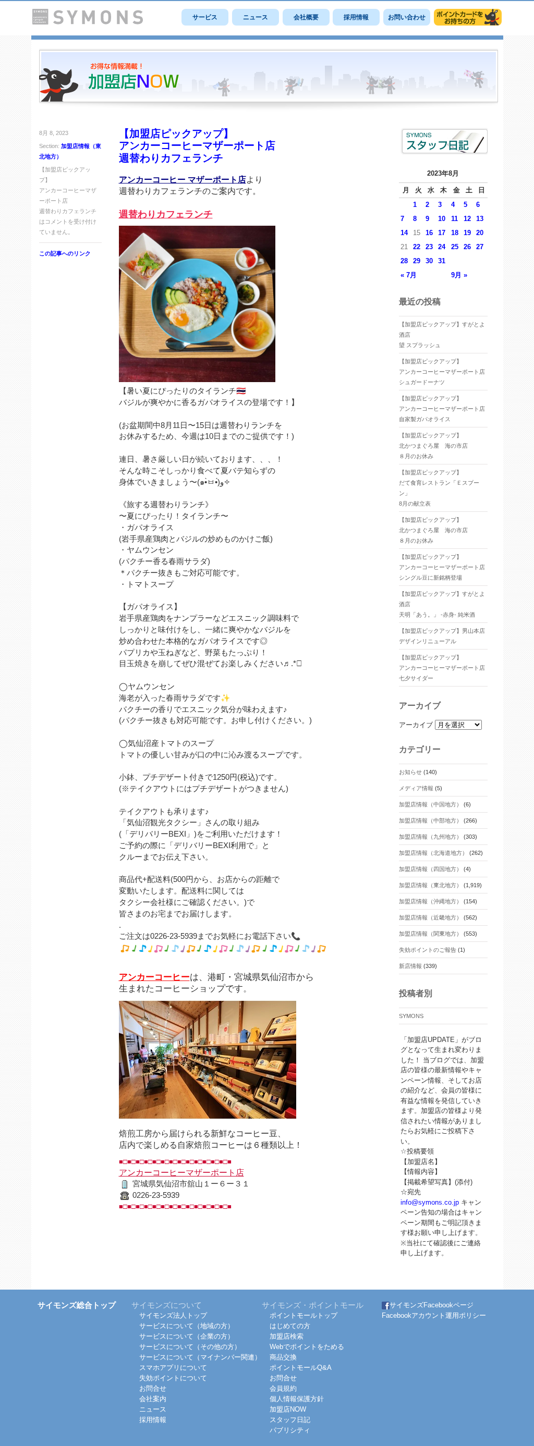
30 (429, 261)
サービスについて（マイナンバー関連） (200, 1357)
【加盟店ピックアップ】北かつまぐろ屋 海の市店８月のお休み (433, 445)
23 (429, 247)
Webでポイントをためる (307, 1347)
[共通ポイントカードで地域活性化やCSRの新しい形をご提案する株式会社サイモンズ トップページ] (87, 22)
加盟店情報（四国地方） (430, 869)
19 (467, 233)
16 (429, 233)
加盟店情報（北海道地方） (433, 853)
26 (467, 247)
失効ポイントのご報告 (427, 950)
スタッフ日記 (290, 1420)
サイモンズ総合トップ (77, 1305)
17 (441, 233)
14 (404, 233)
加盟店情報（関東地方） (430, 933)
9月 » (459, 275)
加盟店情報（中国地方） (430, 804)
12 (467, 219)
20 (479, 233)
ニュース (255, 17)
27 (479, 247)
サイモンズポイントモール (468, 17)
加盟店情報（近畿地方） (430, 917)
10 (441, 219)
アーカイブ (416, 725)
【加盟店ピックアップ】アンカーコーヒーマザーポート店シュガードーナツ (442, 371)
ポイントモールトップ (303, 1315)
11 (454, 219)
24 (441, 247)
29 (416, 261)
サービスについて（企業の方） (186, 1336)
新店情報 (410, 966)
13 (479, 219)
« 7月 (408, 275)
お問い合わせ (407, 17)
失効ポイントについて (173, 1378)
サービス (204, 17)
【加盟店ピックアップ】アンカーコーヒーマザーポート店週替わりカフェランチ (197, 146)
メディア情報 (416, 788)
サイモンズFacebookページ (432, 1305)
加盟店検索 (287, 1336)
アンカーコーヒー (154, 977)
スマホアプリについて (173, 1367)
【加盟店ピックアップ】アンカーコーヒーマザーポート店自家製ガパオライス (442, 408)
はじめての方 (290, 1326)
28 (404, 261)
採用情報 (356, 17)
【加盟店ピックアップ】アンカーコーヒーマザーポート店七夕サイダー (442, 667)
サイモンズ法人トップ (173, 1315)
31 (441, 261)
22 (416, 247)
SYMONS (411, 1016)
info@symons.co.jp (429, 1202)
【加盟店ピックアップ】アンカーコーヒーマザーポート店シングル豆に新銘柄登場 (442, 567)
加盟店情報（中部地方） (430, 820)
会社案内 (152, 1399)
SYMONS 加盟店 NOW (268, 80)
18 (454, 233)
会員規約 (283, 1388)
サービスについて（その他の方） (190, 1347)
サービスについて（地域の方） (186, 1326)
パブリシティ (290, 1430)
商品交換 (283, 1357)
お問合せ (152, 1388)
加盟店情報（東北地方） (430, 885)
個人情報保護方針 (297, 1399)
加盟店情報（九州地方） (430, 837)
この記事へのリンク (65, 253)
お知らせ (410, 772)
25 (454, 247)
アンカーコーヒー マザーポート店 (182, 179)
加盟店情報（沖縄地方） (430, 901)
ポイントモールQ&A (301, 1367)
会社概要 (306, 17)
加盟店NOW (288, 1409)
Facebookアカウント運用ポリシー (434, 1315)
